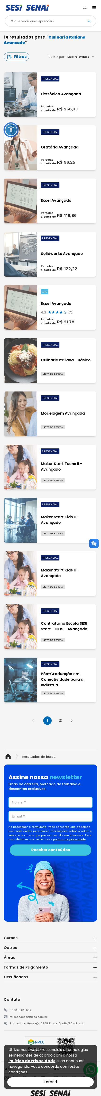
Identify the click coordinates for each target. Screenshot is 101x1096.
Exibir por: (57, 57)
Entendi (51, 1082)
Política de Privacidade (31, 1061)
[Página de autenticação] (85, 7)
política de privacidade (69, 839)
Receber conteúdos (50, 850)
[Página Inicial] (9, 756)
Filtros (20, 56)
